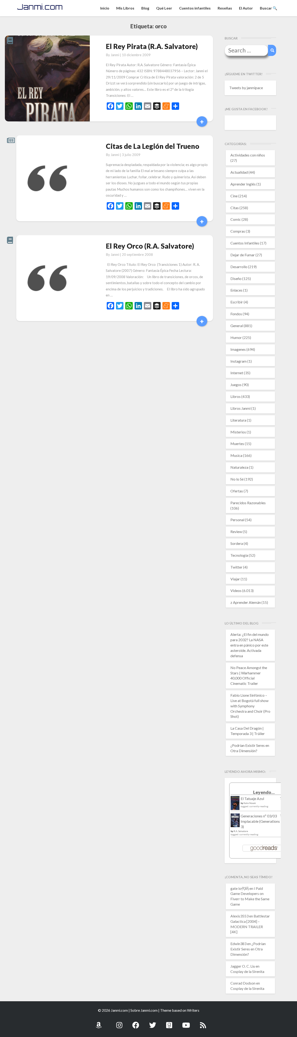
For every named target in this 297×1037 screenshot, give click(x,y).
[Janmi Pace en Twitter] (153, 1022)
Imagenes (238, 349)
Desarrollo (238, 266)
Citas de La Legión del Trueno (152, 146)
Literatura (238, 420)
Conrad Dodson (242, 983)
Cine (234, 196)
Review (236, 531)
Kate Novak (250, 803)
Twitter (236, 567)
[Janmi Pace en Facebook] (136, 1022)
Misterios (238, 432)
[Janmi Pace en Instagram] (119, 1022)
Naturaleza (239, 467)
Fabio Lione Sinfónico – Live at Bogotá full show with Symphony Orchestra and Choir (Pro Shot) (250, 705)
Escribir (236, 302)
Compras (237, 231)
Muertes (237, 443)
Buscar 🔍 (268, 8)
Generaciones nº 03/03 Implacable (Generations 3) (260, 821)
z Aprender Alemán (245, 602)
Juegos (236, 384)
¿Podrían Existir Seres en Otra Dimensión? (248, 948)
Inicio (104, 8)
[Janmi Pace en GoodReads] (169, 1022)
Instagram (238, 361)
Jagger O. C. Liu (242, 966)
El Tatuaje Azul (252, 798)
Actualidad (239, 172)
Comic (235, 219)
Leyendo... (264, 792)
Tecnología (239, 555)
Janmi (115, 55)
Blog (145, 8)
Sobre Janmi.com (144, 1010)
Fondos (236, 314)
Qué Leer (164, 8)
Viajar (235, 579)
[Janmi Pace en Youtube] (186, 1022)
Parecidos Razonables (248, 503)
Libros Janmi (240, 408)
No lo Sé (237, 479)
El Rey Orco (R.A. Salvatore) (150, 246)
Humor (236, 337)
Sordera (236, 543)
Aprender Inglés (243, 184)
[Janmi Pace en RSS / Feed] (203, 1022)
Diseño (236, 278)
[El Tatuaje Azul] (235, 805)
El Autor (246, 8)
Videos (236, 590)
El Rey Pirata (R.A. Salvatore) (152, 46)
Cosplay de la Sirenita (247, 971)
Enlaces (236, 290)
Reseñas (225, 8)
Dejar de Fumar (242, 255)
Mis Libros (125, 8)
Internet (236, 373)
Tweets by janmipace (246, 87)
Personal (237, 519)
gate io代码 (239, 888)
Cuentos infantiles (195, 8)
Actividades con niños (247, 155)
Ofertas (236, 491)
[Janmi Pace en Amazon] (98, 1022)
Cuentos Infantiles (244, 243)
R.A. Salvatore (241, 831)
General (236, 325)
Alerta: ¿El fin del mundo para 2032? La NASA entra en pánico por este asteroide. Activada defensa (249, 645)
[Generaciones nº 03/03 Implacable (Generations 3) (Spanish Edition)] (235, 821)
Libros (235, 396)
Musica (236, 455)
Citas (234, 207)
